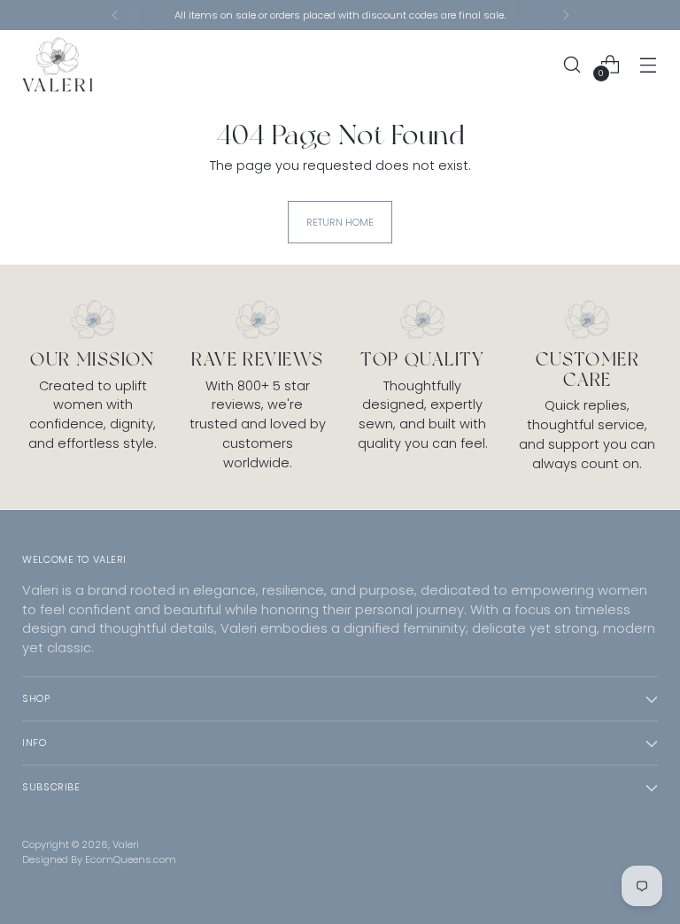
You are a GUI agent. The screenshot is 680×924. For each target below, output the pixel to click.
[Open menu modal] (648, 64)
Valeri (125, 844)
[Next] (565, 15)
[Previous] (115, 15)
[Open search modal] (572, 64)
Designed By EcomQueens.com (99, 859)
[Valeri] (57, 64)
